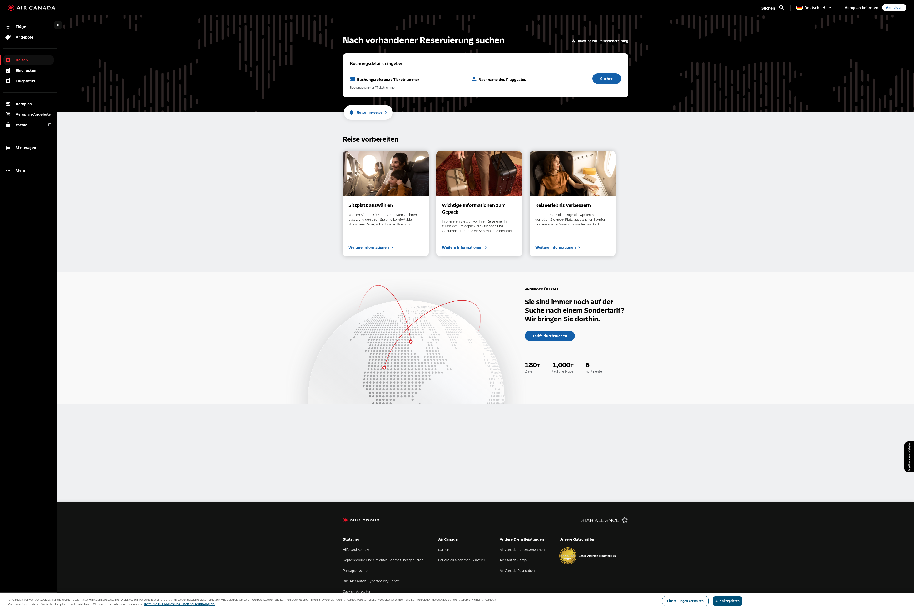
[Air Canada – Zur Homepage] (31, 8)
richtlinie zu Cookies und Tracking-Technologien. (179, 604)
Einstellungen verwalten (685, 601)
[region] (457, 601)
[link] (861, 7)
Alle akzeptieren (727, 601)
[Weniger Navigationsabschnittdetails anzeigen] (58, 25)
